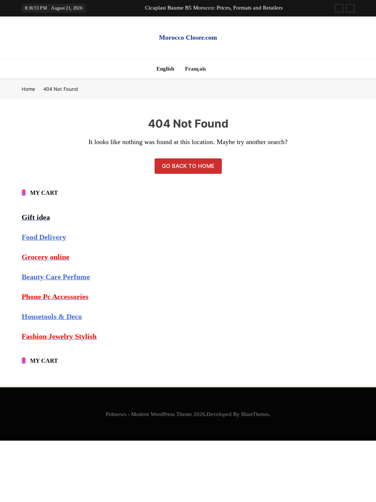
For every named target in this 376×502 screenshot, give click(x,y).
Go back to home (188, 165)
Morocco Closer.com (188, 37)
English (165, 69)
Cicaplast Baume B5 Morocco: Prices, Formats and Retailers (214, 8)
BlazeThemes (255, 414)
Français (195, 69)
